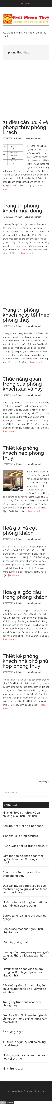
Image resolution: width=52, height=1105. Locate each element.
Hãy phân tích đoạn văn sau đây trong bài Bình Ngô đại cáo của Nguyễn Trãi (23, 972)
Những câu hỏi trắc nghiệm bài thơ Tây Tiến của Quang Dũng (25, 904)
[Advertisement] (26, 93)
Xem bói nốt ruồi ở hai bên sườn (23, 826)
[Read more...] (26, 253)
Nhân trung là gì (13, 1068)
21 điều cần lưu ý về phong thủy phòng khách (25, 127)
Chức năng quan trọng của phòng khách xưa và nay (23, 384)
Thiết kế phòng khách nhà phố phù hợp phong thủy (25, 661)
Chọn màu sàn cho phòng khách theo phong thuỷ (23, 874)
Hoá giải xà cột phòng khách (20, 530)
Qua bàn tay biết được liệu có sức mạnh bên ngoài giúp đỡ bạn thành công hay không (25, 889)
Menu (28, 3)
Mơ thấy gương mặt (15, 942)
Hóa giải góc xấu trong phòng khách (25, 594)
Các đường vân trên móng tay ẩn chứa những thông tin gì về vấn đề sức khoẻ (24, 989)
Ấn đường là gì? (13, 1032)
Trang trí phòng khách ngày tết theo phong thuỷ (26, 315)
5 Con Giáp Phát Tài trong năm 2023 (26, 846)
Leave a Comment (33, 138)
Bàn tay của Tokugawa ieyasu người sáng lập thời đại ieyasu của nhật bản (26, 956)
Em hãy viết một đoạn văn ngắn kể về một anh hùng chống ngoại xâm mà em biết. (25, 1019)
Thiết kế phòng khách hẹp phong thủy (23, 453)
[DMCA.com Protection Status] (7, 1103)
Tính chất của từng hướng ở (20, 836)
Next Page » (44, 781)
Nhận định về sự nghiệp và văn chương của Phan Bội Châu (22, 814)
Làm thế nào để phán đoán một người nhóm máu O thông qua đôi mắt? (24, 859)
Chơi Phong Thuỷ (26, 19)
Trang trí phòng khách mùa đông (22, 208)
